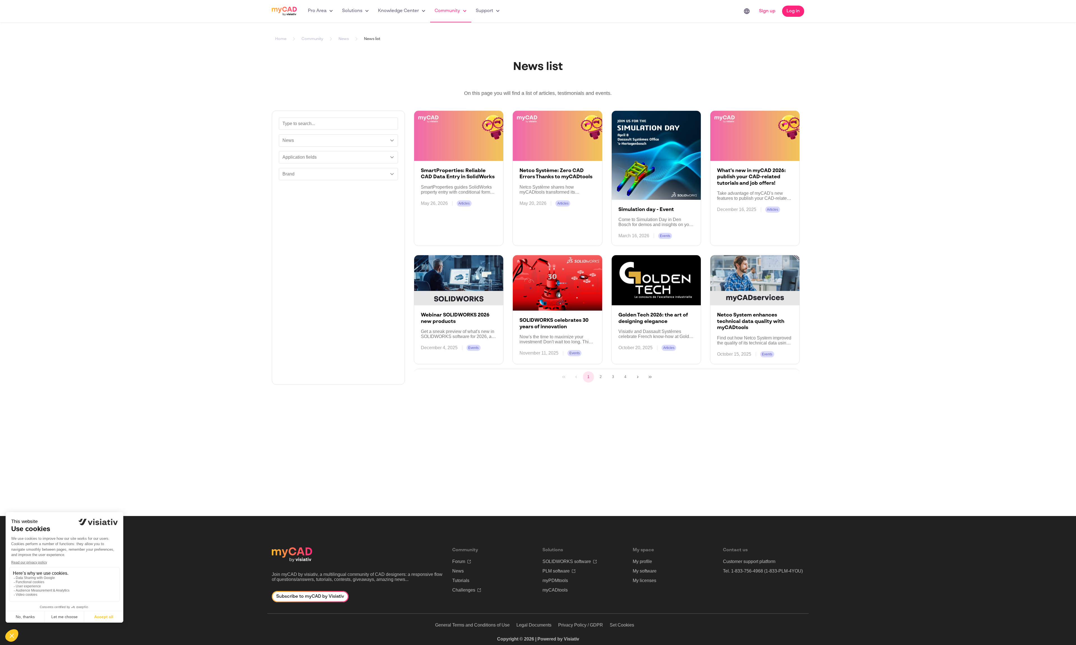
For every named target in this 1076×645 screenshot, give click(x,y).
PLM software (556, 571)
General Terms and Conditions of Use (472, 625)
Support (484, 11)
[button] (392, 140)
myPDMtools (555, 580)
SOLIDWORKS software (566, 561)
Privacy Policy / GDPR (580, 625)
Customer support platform (749, 561)
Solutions (352, 11)
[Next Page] (637, 377)
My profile (642, 561)
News (343, 39)
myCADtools (555, 590)
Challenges (463, 590)
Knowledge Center (398, 11)
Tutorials (460, 580)
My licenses (644, 580)
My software (645, 571)
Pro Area (317, 11)
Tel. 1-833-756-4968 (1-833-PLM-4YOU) (763, 571)
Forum (458, 561)
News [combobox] (288, 140)
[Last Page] (650, 377)
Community (447, 11)
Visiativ (571, 639)
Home (280, 39)
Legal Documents (533, 625)
